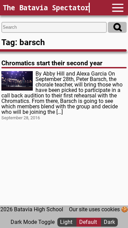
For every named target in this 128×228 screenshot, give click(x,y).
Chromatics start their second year (51, 63)
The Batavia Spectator (46, 7)
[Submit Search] (117, 27)
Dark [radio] (109, 222)
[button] (118, 7)
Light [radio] (67, 222)
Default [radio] (88, 222)
